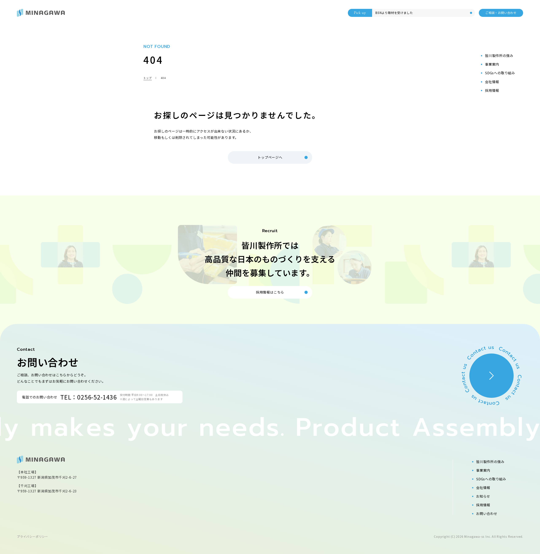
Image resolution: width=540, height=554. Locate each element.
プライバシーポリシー (32, 536)
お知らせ (483, 496)
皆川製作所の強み (490, 461)
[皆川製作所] (41, 13)
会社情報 (483, 487)
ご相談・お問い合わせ (501, 13)
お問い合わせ (486, 513)
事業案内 (483, 470)
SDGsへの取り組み (491, 479)
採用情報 (483, 505)
